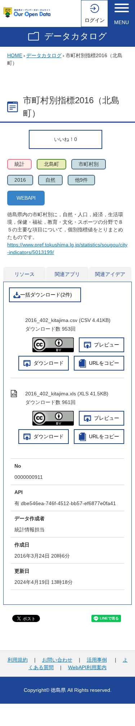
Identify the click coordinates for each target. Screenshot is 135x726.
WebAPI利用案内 (87, 667)
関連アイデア (110, 274)
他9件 (81, 180)
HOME (14, 55)
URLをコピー (104, 363)
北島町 (51, 164)
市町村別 (88, 164)
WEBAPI (26, 198)
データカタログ (75, 36)
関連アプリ (67, 274)
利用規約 (18, 660)
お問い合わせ (57, 660)
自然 (50, 180)
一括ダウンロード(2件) (46, 295)
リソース (24, 274)
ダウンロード (48, 363)
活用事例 (97, 660)
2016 (20, 180)
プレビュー (106, 345)
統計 (19, 164)
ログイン (95, 20)
